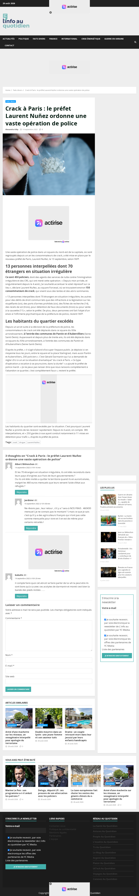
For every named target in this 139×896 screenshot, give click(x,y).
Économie (77, 784)
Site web (9, 676)
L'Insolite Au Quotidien (105, 841)
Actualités (9, 38)
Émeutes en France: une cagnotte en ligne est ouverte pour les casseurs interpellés (125, 572)
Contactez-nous (57, 825)
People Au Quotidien (104, 836)
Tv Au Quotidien (102, 847)
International (69, 38)
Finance (53, 38)
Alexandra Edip (11, 129)
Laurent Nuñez (33, 442)
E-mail (9, 665)
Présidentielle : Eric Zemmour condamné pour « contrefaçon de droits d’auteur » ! (125, 553)
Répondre (22, 492)
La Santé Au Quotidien (105, 825)
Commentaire (13, 618)
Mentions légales (58, 832)
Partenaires (55, 835)
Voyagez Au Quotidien (105, 873)
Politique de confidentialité (62, 829)
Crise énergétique (90, 38)
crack (15, 442)
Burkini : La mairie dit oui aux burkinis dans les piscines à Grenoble (125, 519)
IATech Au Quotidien (104, 868)
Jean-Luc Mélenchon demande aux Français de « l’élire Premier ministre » (125, 536)
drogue (22, 442)
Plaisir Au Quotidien (104, 863)
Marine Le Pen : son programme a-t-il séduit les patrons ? (20, 776)
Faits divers (39, 38)
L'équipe (53, 839)
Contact (9, 45)
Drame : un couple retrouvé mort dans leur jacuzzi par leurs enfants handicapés (78, 718)
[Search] (135, 42)
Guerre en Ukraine (114, 38)
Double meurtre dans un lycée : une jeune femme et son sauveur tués (48, 718)
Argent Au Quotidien (104, 857)
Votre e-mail (109, 608)
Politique (24, 38)
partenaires (118, 649)
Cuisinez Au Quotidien (105, 879)
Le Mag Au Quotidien (104, 852)
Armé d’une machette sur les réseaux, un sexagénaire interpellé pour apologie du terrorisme (19, 718)
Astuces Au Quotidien (104, 831)
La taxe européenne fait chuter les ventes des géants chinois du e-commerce (86, 776)
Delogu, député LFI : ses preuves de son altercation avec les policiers (53, 776)
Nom (8, 655)
